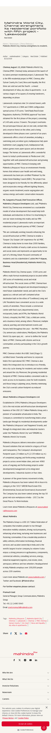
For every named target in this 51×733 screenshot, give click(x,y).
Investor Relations (10, 686)
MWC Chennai (42, 621)
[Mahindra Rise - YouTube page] (31, 660)
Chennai (12, 621)
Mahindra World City (34, 619)
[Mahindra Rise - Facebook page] (14, 660)
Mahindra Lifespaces (16, 619)
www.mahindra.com (36, 577)
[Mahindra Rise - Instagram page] (25, 660)
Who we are (7, 673)
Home (5, 44)
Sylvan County (14, 623)
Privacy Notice (8, 718)
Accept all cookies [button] (25, 724)
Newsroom (14, 44)
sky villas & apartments (18, 625)
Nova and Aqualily (38, 623)
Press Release (26, 44)
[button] (25, 729)
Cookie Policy (23, 718)
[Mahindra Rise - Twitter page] (20, 660)
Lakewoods (21, 621)
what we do (7, 679)
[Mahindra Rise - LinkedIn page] (36, 660)
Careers (5, 699)
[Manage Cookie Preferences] (44, 728)
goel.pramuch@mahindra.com (20, 607)
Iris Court (25, 623)
